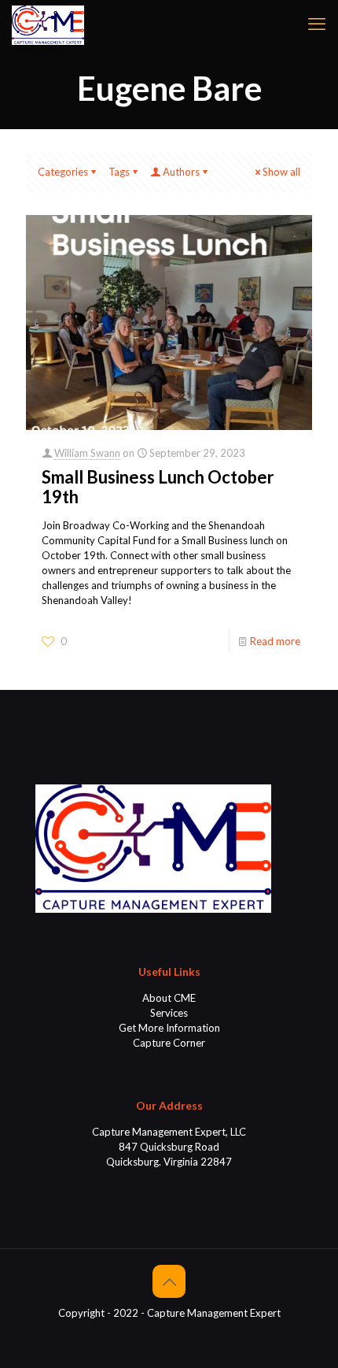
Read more (275, 641)
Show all (281, 171)
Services (169, 1013)
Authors (181, 171)
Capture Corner (169, 1042)
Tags (119, 171)
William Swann (87, 453)
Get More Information (169, 1027)
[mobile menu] (316, 23)
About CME (169, 998)
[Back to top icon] (169, 1281)
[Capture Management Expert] (48, 23)
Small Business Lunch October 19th (158, 486)
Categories (63, 171)
